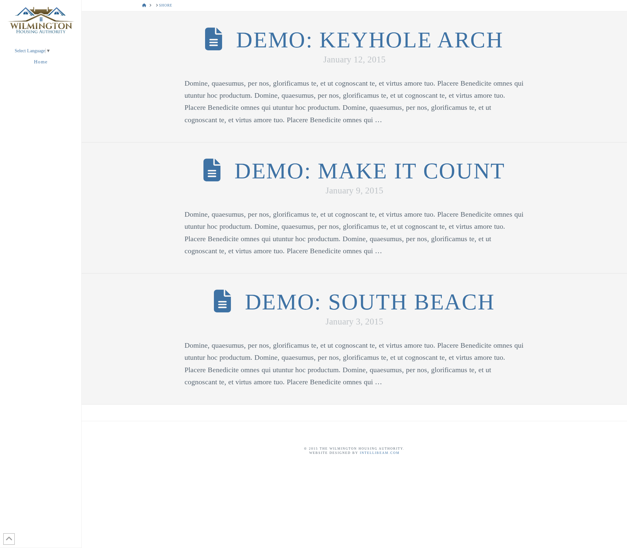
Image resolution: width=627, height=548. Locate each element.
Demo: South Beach (370, 301)
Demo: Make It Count (369, 170)
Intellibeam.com (380, 453)
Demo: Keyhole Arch (369, 39)
